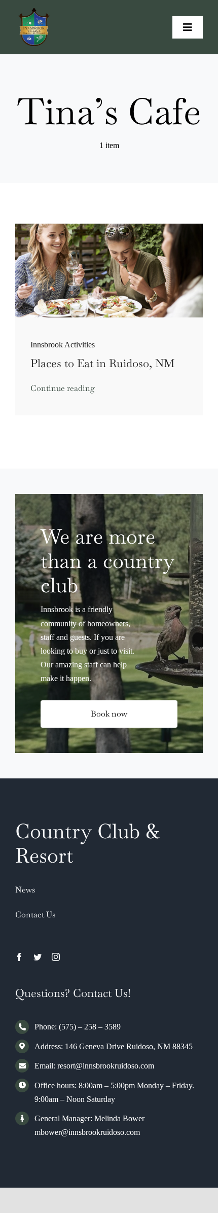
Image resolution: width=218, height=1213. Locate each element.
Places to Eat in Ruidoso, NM (102, 363)
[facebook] (19, 957)
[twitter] (37, 957)
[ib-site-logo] (34, 12)
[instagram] (56, 957)
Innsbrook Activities (62, 344)
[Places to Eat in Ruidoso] (109, 227)
